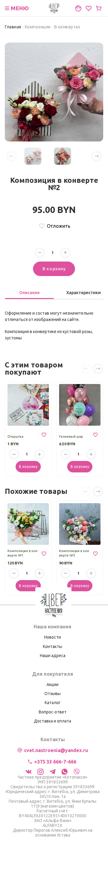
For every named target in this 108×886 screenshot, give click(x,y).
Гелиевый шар (71, 436)
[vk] (29, 771)
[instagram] (41, 771)
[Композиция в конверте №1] (28, 524)
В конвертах (67, 26)
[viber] (77, 771)
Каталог (53, 702)
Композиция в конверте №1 (23, 553)
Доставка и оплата (52, 721)
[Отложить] (43, 434)
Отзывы (52, 693)
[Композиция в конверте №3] (79, 524)
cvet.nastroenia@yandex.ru (56, 750)
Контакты (52, 646)
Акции (52, 684)
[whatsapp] (65, 771)
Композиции (38, 26)
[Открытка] (28, 405)
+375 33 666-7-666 (55, 761)
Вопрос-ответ (53, 712)
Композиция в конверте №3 (74, 553)
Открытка (15, 436)
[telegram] (53, 771)
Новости (52, 637)
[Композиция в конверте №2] (54, 91)
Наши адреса (52, 655)
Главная (13, 26)
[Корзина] (98, 8)
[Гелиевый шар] (79, 405)
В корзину (53, 268)
